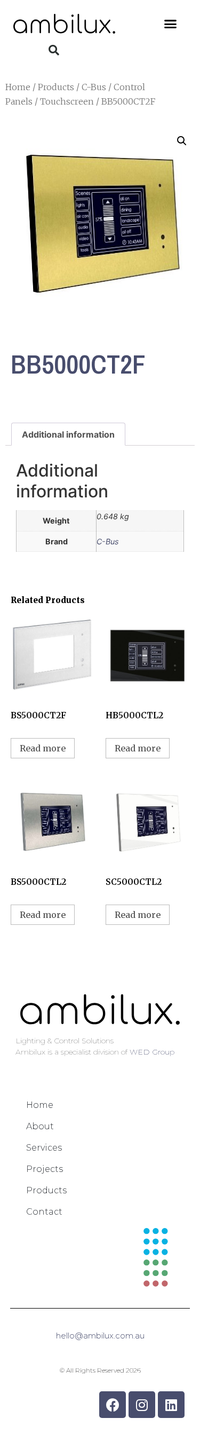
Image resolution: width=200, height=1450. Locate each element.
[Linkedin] (171, 1404)
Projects (44, 1169)
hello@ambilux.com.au (100, 1335)
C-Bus (94, 87)
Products (56, 87)
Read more (43, 748)
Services (44, 1148)
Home (17, 87)
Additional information (68, 434)
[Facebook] (112, 1404)
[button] (171, 24)
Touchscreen (67, 101)
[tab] (68, 434)
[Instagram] (142, 1404)
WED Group (152, 1052)
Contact (44, 1212)
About (40, 1126)
